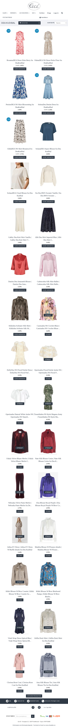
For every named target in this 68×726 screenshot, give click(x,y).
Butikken (42, 13)
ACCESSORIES (24, 13)
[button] (33, 707)
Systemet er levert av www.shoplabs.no (44, 725)
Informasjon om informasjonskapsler (22, 725)
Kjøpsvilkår (12, 707)
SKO (33, 13)
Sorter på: (51, 22)
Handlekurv (44, 17)
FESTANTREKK (7, 17)
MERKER (13, 13)
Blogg (49, 13)
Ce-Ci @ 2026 (47, 707)
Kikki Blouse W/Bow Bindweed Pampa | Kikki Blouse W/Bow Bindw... (48, 594)
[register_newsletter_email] (32, 716)
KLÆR (5, 13)
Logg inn (56, 13)
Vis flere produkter (34, 696)
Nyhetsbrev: (10, 716)
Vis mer (48, 334)
